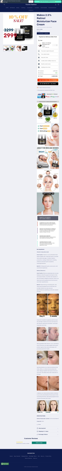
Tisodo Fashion (29, 466)
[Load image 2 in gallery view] (12, 48)
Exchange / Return (33, 456)
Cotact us (35, 458)
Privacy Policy (48, 456)
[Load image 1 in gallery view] (6, 48)
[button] (4, 4)
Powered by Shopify (35, 466)
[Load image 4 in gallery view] (24, 48)
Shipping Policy (24, 456)
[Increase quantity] (57, 45)
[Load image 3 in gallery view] (18, 48)
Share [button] (39, 424)
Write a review (39, 442)
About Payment (17, 456)
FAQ (39, 456)
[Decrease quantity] (53, 45)
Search (11, 456)
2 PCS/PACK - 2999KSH (43, 33)
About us (42, 456)
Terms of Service (28, 458)
